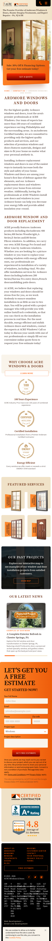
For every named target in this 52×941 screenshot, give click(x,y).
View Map (26, 580)
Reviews (31, 848)
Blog (7, 863)
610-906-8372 (19, 906)
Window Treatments (10, 857)
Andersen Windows (9, 852)
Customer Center (36, 851)
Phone (7, 716)
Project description (12, 736)
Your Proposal (35, 856)
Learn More (26, 373)
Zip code (36, 716)
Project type (9, 726)
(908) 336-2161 (32, 901)
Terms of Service (26, 781)
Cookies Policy (15, 937)
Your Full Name (10, 696)
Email (6, 706)
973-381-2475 (25, 903)
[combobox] (26, 731)
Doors (7, 861)
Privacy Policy (35, 774)
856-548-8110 (13, 913)
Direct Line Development (16, 924)
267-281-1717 (6, 903)
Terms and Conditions (17, 774)
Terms (30, 861)
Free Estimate (26, 868)
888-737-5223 (40, 3)
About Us (9, 848)
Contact (31, 853)
